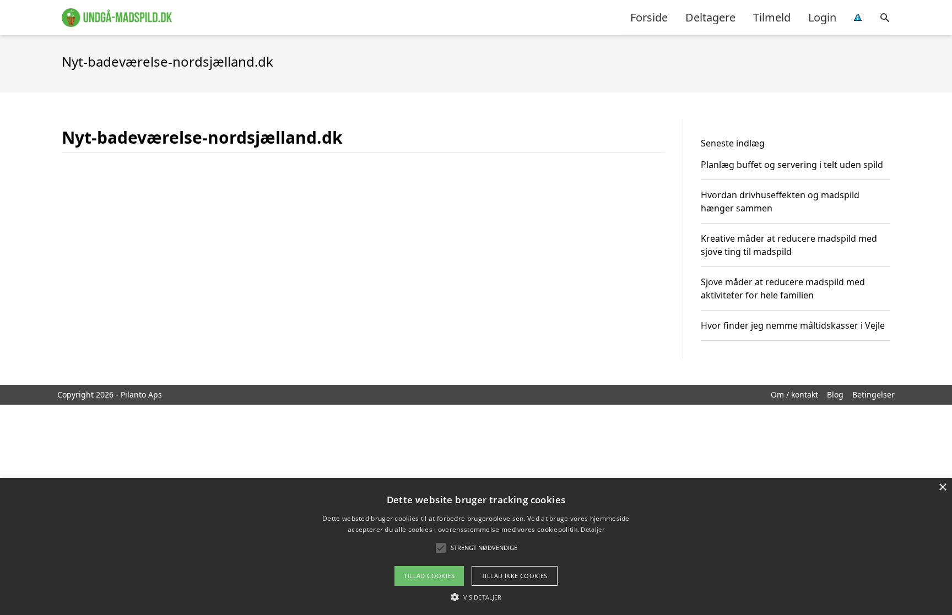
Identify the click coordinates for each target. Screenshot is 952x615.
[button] (476, 596)
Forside (649, 17)
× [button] (942, 487)
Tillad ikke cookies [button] (515, 576)
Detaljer (592, 529)
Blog (835, 394)
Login (822, 17)
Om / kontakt (794, 394)
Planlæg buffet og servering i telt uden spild (792, 165)
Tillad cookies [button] (429, 576)
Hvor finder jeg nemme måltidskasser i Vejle (793, 325)
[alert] (476, 546)
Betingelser (873, 394)
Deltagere (710, 17)
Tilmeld (772, 17)
